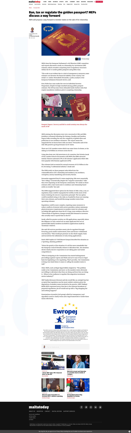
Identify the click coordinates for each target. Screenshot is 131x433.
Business (55, 1)
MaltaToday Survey (52, 4)
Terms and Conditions (34, 414)
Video (77, 1)
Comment (72, 1)
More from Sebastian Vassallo (53, 347)
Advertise (40, 411)
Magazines (90, 1)
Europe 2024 (77, 4)
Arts (66, 1)
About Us (32, 411)
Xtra (64, 4)
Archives (83, 1)
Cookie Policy (32, 417)
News (49, 1)
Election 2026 (84, 4)
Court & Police (37, 4)
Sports (61, 1)
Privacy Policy (32, 416)
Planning (60, 4)
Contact (47, 411)
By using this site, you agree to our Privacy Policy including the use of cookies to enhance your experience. (65, 431)
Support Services (69, 411)
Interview (44, 4)
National (31, 4)
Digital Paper (99, 1)
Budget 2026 (69, 4)
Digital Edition (57, 411)
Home (44, 1)
